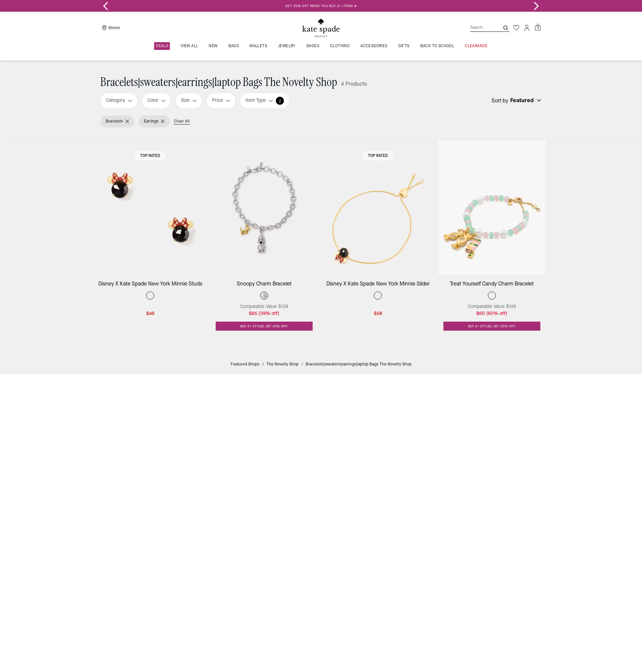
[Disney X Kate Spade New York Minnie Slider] (378, 207)
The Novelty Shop (282, 364)
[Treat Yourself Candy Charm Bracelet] (492, 207)
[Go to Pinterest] (425, 448)
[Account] (527, 28)
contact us (459, 434)
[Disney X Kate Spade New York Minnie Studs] (150, 207)
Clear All (182, 121)
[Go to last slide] (105, 6)
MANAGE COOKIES (481, 496)
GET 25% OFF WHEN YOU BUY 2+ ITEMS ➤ (321, 6)
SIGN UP (517, 402)
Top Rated (150, 155)
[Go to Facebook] (410, 448)
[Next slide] (536, 6)
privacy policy (426, 434)
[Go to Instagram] (394, 448)
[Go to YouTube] (440, 448)
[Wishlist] (516, 28)
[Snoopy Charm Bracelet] (264, 207)
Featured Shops (245, 364)
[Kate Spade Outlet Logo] (321, 27)
